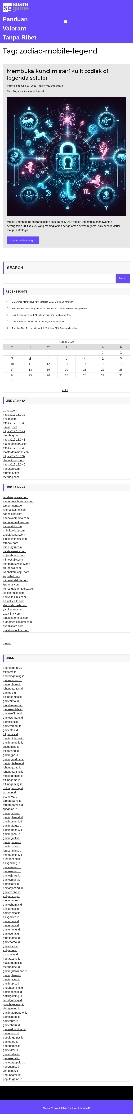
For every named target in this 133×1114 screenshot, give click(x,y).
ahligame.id (10, 950)
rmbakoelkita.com (14, 530)
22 (102, 369)
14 (84, 364)
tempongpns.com (13, 505)
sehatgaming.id (12, 1000)
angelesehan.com (14, 534)
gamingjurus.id (12, 825)
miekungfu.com (12, 547)
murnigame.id (11, 937)
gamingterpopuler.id (15, 1012)
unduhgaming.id (13, 987)
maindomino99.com (15, 443)
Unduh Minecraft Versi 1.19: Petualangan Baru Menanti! (38, 321)
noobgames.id (11, 1045)
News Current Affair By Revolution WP (66, 1108)
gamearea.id (10, 946)
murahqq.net (10, 435)
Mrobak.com (10, 543)
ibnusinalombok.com (15, 617)
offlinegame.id (11, 780)
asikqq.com (10, 410)
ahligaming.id (11, 896)
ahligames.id (11, 908)
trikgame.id (9, 671)
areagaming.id (12, 858)
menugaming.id (12, 854)
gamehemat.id (11, 912)
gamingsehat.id (12, 991)
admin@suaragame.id (51, 85)
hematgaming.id (13, 888)
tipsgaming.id (11, 746)
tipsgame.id (10, 809)
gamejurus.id (11, 925)
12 (48, 364)
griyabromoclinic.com (16, 630)
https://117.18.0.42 (14, 431)
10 (12, 364)
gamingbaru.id (12, 975)
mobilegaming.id (13, 775)
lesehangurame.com (15, 497)
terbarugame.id (12, 800)
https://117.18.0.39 (14, 423)
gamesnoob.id (11, 1016)
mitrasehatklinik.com (15, 580)
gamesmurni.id (12, 871)
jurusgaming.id (12, 850)
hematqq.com (11, 468)
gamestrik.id (10, 730)
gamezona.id (11, 933)
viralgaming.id (11, 1008)
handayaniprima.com (16, 518)
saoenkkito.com (12, 513)
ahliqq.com (9, 418)
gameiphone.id (12, 684)
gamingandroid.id (13, 759)
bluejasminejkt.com (15, 538)
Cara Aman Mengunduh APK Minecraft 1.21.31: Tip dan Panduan (42, 302)
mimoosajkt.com (13, 559)
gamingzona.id (12, 846)
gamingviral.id (11, 979)
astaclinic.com (11, 613)
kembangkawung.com (16, 563)
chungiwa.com (12, 567)
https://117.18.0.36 (14, 414)
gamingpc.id (10, 755)
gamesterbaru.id (13, 717)
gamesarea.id (11, 942)
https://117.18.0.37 (14, 456)
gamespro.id (10, 1020)
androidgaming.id (13, 676)
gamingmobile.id (13, 742)
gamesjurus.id (11, 875)
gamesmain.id (11, 879)
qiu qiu (7, 643)
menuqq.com (11, 477)
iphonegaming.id (13, 771)
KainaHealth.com (13, 601)
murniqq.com (11, 472)
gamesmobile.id (13, 709)
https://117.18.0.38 (14, 447)
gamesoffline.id (12, 713)
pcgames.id (10, 796)
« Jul (65, 390)
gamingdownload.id (15, 971)
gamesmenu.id (12, 867)
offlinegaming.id (13, 784)
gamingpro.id (11, 983)
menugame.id (11, 966)
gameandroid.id (12, 680)
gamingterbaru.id (13, 763)
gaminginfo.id (11, 813)
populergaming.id (13, 1004)
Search (15, 268)
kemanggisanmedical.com (19, 588)
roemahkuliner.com (14, 509)
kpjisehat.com (11, 576)
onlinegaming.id (13, 788)
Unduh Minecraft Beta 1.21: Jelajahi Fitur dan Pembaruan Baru (41, 315)
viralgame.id (10, 1070)
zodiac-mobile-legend (32, 91)
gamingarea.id (12, 842)
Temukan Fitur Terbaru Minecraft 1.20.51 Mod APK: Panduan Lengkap (45, 328)
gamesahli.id (11, 883)
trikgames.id (10, 734)
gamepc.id (9, 692)
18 (30, 369)
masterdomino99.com (16, 452)
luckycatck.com (12, 526)
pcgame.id (9, 792)
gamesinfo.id (11, 701)
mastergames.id (13, 962)
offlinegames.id (12, 696)
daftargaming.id (12, 996)
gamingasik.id (11, 834)
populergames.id (13, 1037)
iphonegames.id (13, 688)
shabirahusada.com (15, 605)
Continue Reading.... (23, 240)
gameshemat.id (12, 904)
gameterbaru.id (12, 725)
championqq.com (13, 460)
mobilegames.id (13, 705)
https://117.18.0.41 (14, 439)
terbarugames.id (13, 804)
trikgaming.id (11, 750)
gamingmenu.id (12, 829)
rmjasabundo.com (14, 555)
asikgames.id (11, 917)
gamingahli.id (11, 838)
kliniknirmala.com (13, 592)
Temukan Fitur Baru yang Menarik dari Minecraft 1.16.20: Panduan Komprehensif (50, 308)
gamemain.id (11, 921)
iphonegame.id (12, 767)
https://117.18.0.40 (14, 464)
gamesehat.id (11, 1058)
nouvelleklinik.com (14, 597)
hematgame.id (11, 958)
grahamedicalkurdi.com (17, 621)
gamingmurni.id (12, 821)
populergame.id (12, 1079)
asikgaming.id (11, 863)
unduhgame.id (12, 1074)
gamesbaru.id (11, 1025)
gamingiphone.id (13, 738)
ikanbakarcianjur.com (16, 572)
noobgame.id (11, 1066)
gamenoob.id (11, 1033)
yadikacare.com (12, 609)
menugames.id (12, 900)
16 (120, 364)
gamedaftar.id (11, 1054)
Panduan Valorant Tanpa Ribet (19, 28)
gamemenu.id (11, 929)
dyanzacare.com (13, 626)
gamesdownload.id (14, 1029)
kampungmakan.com (16, 522)
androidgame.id (12, 667)
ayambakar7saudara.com (18, 501)
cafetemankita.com (14, 551)
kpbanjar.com (11, 584)
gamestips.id (11, 721)
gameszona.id (11, 892)
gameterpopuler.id (14, 1062)
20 (66, 369)
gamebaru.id (10, 1041)
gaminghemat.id (13, 817)
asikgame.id (10, 954)
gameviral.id (10, 1050)
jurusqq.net (10, 427)
